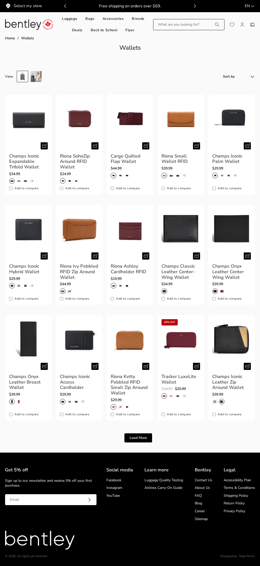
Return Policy (234, 503)
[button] (188, 24)
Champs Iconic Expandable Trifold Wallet (24, 161)
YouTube (113, 496)
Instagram (114, 488)
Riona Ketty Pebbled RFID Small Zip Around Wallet (129, 385)
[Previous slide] (65, 6)
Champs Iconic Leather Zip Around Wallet (228, 382)
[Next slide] (194, 6)
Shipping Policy (236, 496)
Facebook (113, 480)
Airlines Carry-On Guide (163, 488)
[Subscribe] (89, 499)
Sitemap (201, 519)
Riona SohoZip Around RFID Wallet (75, 161)
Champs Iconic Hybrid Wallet (24, 269)
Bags (89, 19)
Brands (138, 19)
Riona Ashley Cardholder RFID (128, 269)
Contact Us (203, 480)
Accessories (113, 19)
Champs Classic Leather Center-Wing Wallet (178, 272)
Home (10, 38)
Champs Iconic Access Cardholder (75, 382)
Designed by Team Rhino (237, 556)
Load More (138, 437)
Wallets (27, 38)
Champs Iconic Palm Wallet (227, 158)
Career (200, 511)
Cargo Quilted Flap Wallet (125, 158)
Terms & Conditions (239, 488)
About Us (202, 488)
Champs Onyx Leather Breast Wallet (25, 382)
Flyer (129, 30)
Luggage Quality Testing (163, 480)
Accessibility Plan (237, 480)
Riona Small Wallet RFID (174, 158)
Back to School (104, 30)
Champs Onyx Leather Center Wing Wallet (228, 272)
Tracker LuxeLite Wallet (178, 379)
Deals (77, 30)
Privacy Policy (234, 511)
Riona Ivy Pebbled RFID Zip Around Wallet (79, 272)
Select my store (28, 5)
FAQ (198, 496)
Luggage (69, 19)
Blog (198, 503)
